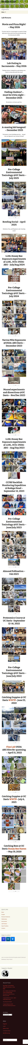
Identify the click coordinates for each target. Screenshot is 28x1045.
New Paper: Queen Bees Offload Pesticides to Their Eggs (9, 987)
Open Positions (4, 926)
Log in (4, 1026)
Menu (2, 12)
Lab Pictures (4, 923)
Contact (3, 928)
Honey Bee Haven (17, 848)
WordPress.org (6, 1033)
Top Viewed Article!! (7, 1001)
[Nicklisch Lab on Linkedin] (8, 939)
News (2, 912)
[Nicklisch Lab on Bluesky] (13, 939)
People (3, 914)
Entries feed (6, 1028)
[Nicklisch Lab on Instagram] (3, 939)
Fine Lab (10, 747)
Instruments (4, 921)
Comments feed (6, 1030)
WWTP (12, 700)
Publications (4, 919)
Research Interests (5, 916)
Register (5, 1024)
